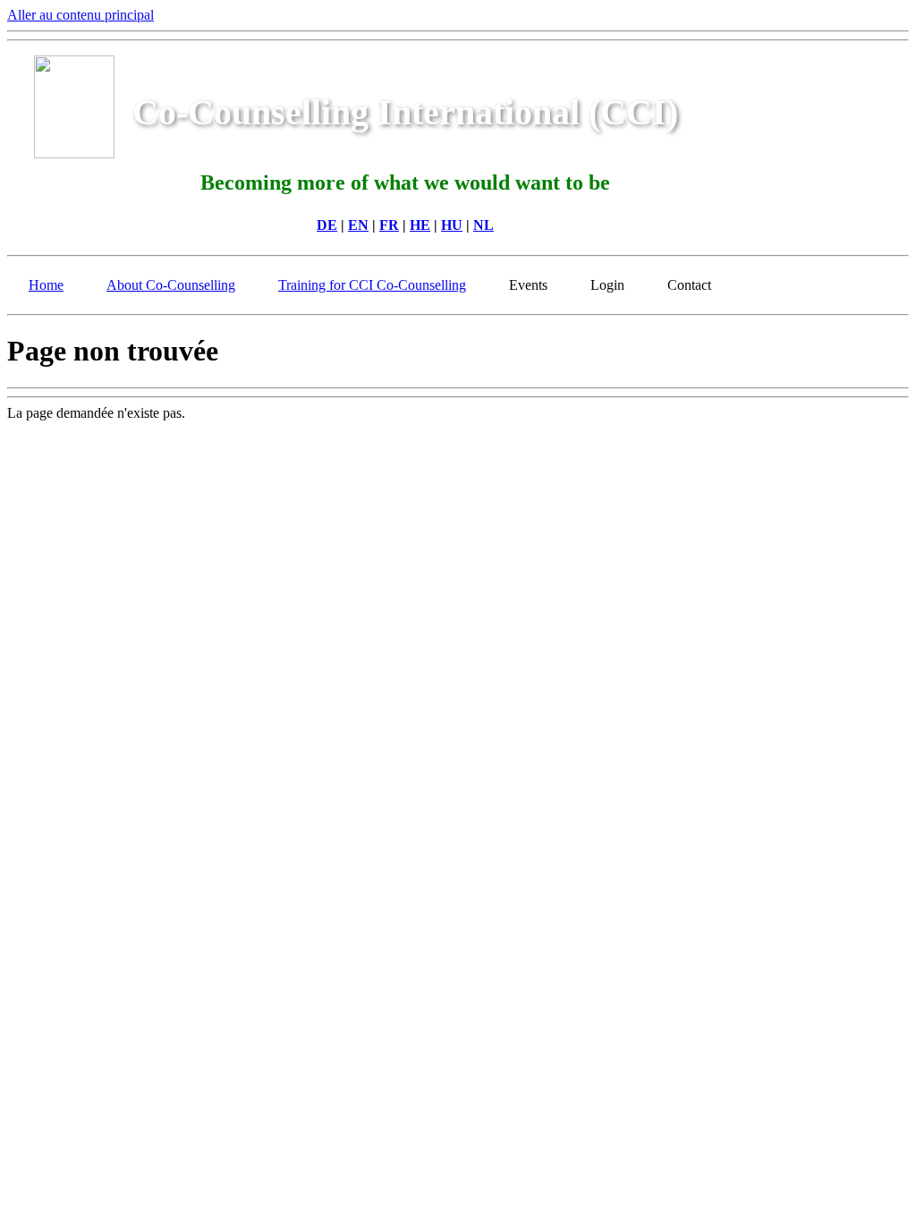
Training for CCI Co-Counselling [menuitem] (372, 285)
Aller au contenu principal (80, 14)
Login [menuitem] (607, 285)
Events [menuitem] (528, 285)
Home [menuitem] (46, 285)
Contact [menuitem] (689, 285)
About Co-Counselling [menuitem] (170, 285)
